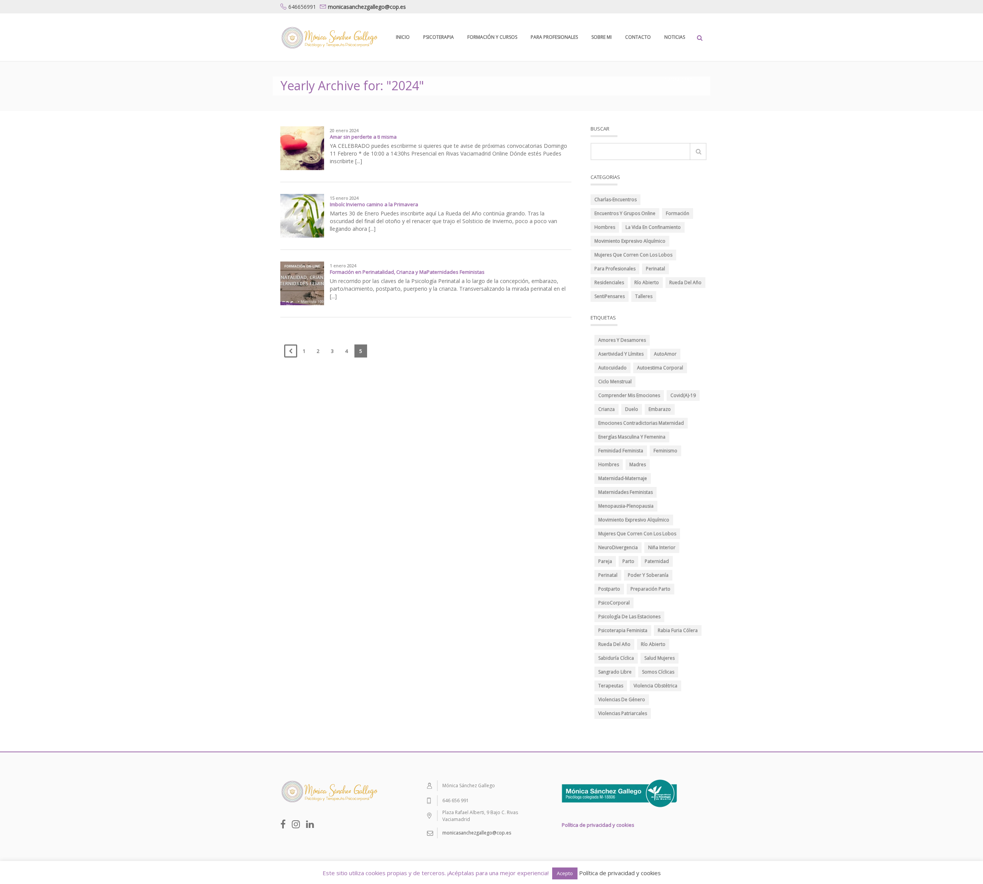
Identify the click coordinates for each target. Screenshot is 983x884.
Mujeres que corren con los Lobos (633, 255)
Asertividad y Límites (621, 354)
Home (655, 79)
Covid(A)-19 (683, 395)
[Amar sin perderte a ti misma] (302, 147)
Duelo (631, 409)
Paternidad (657, 561)
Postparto (609, 589)
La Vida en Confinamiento (653, 227)
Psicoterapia (438, 37)
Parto (628, 561)
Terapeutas (610, 685)
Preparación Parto (650, 589)
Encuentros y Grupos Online (624, 213)
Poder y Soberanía (648, 575)
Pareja (605, 561)
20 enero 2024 (344, 130)
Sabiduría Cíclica (616, 658)
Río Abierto (646, 282)
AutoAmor (665, 354)
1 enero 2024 (343, 265)
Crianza (606, 409)
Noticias (674, 37)
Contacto (638, 37)
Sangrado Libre (615, 672)
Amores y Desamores (622, 340)
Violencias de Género (621, 699)
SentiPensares (609, 296)
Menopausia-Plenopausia (626, 506)
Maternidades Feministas (625, 492)
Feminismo (665, 450)
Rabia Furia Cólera (678, 630)
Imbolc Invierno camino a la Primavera (374, 204)
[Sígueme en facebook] (283, 824)
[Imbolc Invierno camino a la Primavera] (302, 215)
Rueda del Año (685, 282)
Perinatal (655, 268)
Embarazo (660, 409)
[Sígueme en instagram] (296, 824)
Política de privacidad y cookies (598, 824)
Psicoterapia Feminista (622, 630)
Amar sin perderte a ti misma (363, 136)
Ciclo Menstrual (615, 381)
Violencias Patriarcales (622, 713)
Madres (637, 464)
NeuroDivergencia (618, 547)
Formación (677, 213)
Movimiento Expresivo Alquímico (629, 241)
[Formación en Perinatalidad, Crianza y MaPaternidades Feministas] (302, 282)
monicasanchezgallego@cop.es (367, 6)
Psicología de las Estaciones (629, 616)
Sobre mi (601, 37)
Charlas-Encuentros (615, 199)
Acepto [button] (565, 873)
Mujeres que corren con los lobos (637, 533)
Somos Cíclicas (658, 672)
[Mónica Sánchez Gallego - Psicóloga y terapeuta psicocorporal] (328, 37)
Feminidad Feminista (620, 450)
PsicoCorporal (614, 602)
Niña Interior (661, 547)
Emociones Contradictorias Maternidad (641, 423)
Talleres (643, 296)
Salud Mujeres (659, 658)
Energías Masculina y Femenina (631, 437)
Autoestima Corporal (660, 367)
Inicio (403, 37)
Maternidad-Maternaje (622, 478)
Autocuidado (612, 367)
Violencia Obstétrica (655, 685)
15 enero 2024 (344, 198)
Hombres (604, 227)
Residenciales (609, 282)
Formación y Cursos (492, 37)
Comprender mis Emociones (629, 395)
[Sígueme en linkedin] (310, 824)
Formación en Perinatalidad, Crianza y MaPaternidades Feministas (407, 271)
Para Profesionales (554, 37)
